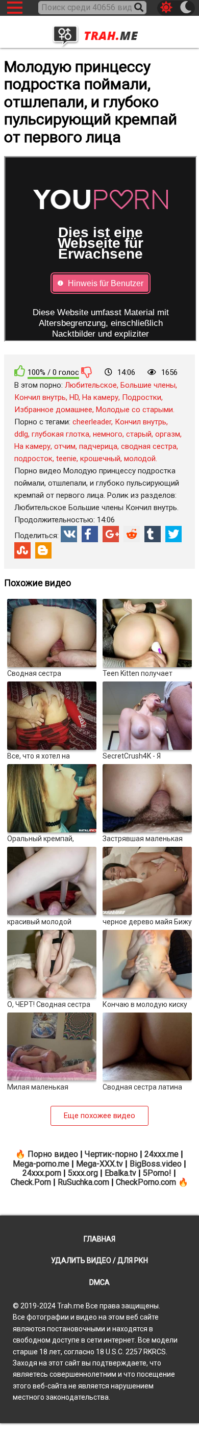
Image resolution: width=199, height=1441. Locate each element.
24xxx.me (161, 1154)
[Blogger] (43, 550)
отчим (65, 446)
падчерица (98, 446)
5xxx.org (83, 1173)
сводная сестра (149, 446)
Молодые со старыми (134, 409)
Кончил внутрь (40, 397)
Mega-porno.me (41, 1164)
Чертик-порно (111, 1154)
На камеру (100, 397)
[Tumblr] (152, 534)
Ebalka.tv (120, 1173)
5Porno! (157, 1173)
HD (74, 397)
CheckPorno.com (146, 1182)
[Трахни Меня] (99, 33)
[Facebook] (90, 534)
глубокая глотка (60, 434)
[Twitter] (173, 534)
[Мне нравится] (20, 371)
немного (107, 434)
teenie (66, 458)
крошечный (100, 458)
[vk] (69, 534)
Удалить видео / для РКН (99, 1260)
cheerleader (91, 421)
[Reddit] (131, 534)
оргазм (167, 434)
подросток (33, 458)
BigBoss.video (156, 1164)
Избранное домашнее (53, 409)
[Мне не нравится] (86, 372)
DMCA (99, 1282)
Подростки (141, 397)
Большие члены (148, 385)
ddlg (21, 434)
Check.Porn (31, 1182)
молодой (140, 458)
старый (139, 434)
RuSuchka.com (83, 1182)
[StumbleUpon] (22, 550)
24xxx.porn (41, 1173)
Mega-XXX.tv (99, 1164)
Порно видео (53, 1154)
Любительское (91, 385)
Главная (99, 1239)
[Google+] (111, 534)
